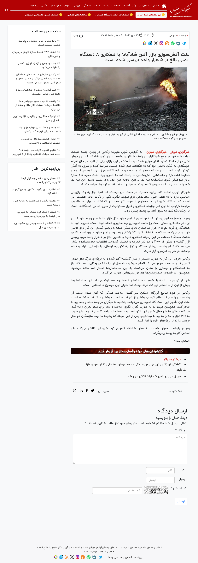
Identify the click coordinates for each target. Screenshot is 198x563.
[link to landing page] (181, 10)
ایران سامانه (90, 552)
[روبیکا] (145, 44)
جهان (67, 6)
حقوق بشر (144, 6)
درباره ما (113, 557)
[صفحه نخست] (164, 5)
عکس (44, 6)
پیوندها (34, 6)
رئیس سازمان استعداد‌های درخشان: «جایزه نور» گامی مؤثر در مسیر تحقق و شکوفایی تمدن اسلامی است (38, 79)
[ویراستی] (150, 44)
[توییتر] (156, 44)
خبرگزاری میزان (180, 152)
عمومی (173, 35)
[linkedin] (81, 391)
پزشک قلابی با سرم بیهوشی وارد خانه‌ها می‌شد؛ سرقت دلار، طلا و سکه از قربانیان (38, 105)
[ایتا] (167, 44)
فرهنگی (87, 6)
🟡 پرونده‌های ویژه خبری (151, 15)
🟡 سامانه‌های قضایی (79, 15)
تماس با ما (125, 557)
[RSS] (66, 558)
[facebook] (87, 391)
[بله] (178, 45)
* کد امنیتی (178, 488)
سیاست (107, 6)
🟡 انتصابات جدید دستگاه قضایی (114, 15)
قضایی (155, 6)
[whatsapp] (74, 391)
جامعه (117, 6)
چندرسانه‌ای (56, 6)
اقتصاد (96, 6)
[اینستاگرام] (161, 44)
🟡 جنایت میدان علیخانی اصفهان (43, 15)
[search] (6, 10)
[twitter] (92, 391)
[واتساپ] (173, 44)
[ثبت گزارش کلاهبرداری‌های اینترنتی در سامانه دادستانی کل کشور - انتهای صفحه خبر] (130, 351)
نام (184, 469)
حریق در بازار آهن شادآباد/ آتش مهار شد (154, 376)
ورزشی (76, 6)
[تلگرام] (184, 44)
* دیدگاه (180, 430)
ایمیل (182, 479)
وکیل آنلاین (130, 6)
